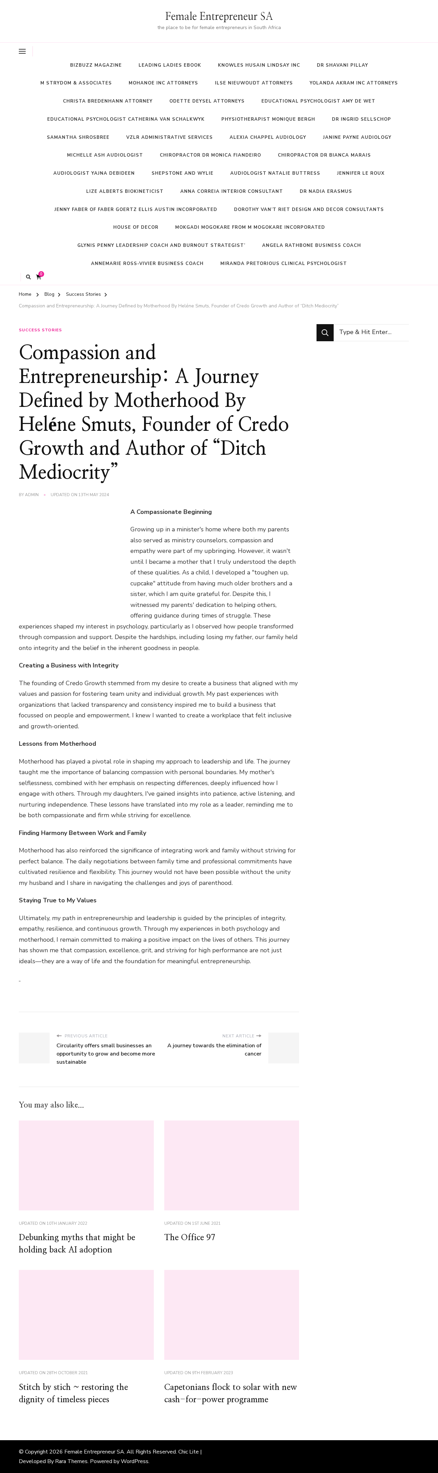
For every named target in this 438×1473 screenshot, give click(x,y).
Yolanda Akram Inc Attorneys (354, 83)
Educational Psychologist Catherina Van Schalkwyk (126, 119)
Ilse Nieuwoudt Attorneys (254, 83)
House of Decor (135, 227)
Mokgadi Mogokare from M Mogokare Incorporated (250, 227)
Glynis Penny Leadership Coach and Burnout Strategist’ (161, 245)
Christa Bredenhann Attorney (108, 101)
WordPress (135, 1461)
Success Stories (40, 330)
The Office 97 (189, 1238)
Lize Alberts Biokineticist (125, 191)
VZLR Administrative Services (169, 137)
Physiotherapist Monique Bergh (268, 119)
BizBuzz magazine (96, 65)
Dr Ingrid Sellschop (361, 119)
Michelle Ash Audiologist (105, 155)
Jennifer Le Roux (361, 173)
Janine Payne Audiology (357, 137)
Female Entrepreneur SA (219, 17)
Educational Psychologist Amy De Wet (318, 101)
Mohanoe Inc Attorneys (163, 83)
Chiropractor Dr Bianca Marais (324, 155)
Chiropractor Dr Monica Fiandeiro (210, 155)
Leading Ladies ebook (170, 65)
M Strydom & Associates (76, 83)
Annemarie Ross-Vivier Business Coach (147, 264)
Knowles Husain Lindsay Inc (259, 65)
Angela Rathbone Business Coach (311, 245)
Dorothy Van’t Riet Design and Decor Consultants (309, 210)
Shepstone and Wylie (183, 173)
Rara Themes (71, 1461)
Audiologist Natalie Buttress (275, 173)
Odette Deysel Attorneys (207, 101)
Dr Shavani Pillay (342, 65)
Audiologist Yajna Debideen (94, 173)
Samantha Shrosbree (78, 137)
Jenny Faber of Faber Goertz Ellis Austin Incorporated (135, 210)
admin (32, 494)
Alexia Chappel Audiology (268, 137)
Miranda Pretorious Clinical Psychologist (283, 264)
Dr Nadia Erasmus (326, 191)
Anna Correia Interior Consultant (231, 191)
